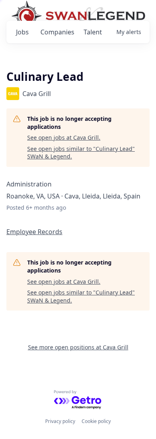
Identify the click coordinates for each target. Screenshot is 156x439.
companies (57, 32)
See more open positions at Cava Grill (78, 347)
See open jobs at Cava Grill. (63, 137)
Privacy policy (60, 421)
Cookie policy (96, 421)
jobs (22, 32)
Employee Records (34, 231)
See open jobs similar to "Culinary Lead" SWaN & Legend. (81, 152)
